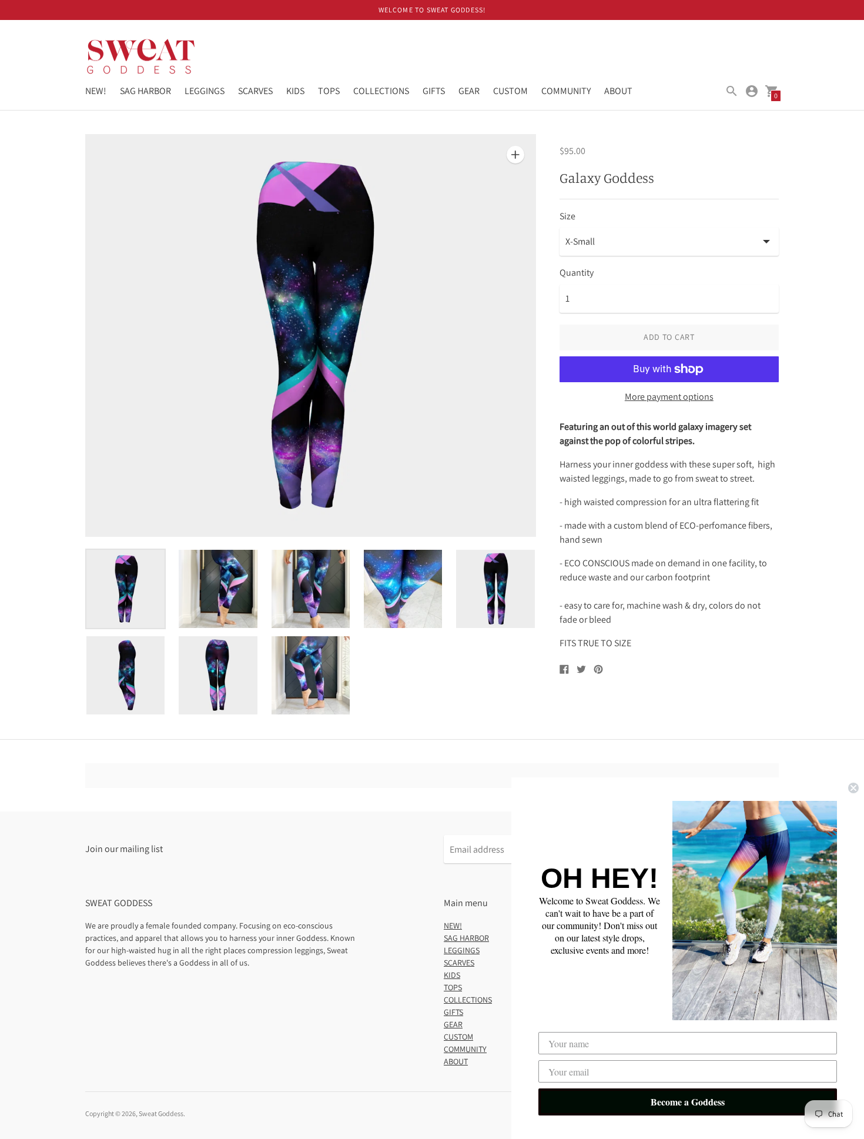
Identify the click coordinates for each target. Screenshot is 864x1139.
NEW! (95, 91)
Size (567, 216)
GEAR (469, 91)
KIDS (295, 91)
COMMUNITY (566, 91)
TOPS (329, 91)
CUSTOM (510, 91)
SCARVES (255, 91)
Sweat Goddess (161, 1113)
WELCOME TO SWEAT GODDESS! (432, 9)
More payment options (669, 397)
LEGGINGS (205, 91)
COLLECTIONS (381, 91)
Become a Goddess (688, 1101)
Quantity (577, 273)
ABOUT (618, 91)
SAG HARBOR (145, 91)
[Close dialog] (853, 788)
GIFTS (434, 91)
